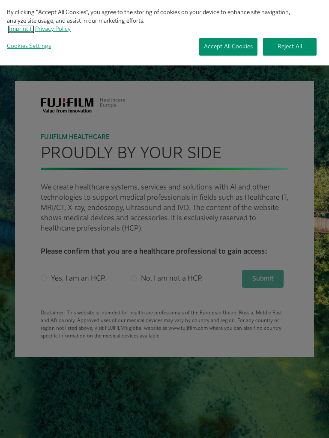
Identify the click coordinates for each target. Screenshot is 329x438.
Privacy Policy (53, 29)
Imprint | (21, 29)
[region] (164, 32)
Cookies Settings (29, 46)
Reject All (290, 47)
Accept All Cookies (228, 47)
